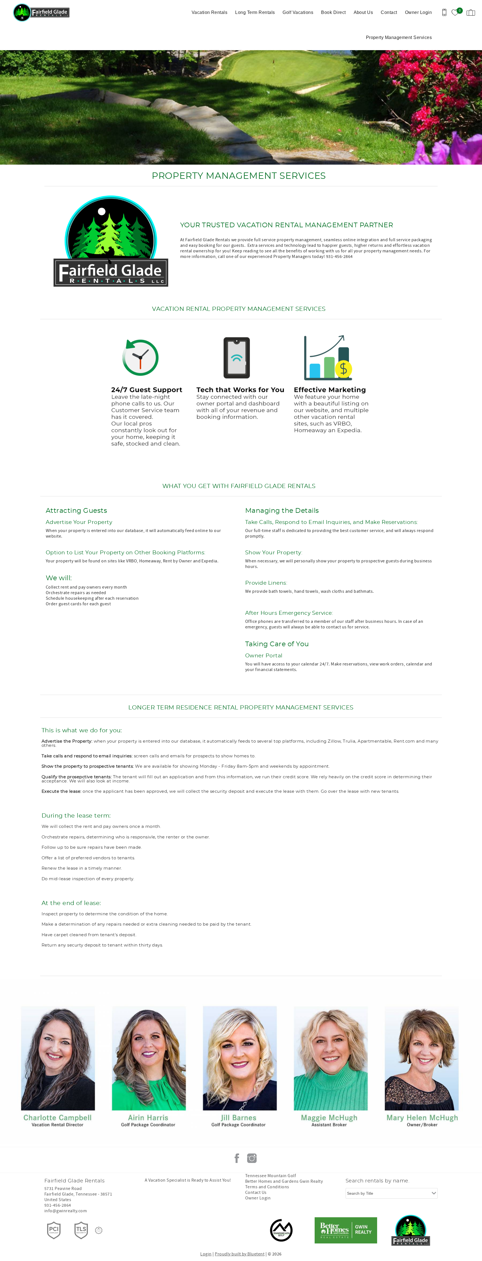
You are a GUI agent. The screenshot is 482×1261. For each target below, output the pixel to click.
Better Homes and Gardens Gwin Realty (284, 1181)
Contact (389, 12)
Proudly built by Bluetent (239, 1254)
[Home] (42, 12)
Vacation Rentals (210, 12)
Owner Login (418, 12)
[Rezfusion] (99, 1230)
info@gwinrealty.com (65, 1211)
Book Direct (333, 12)
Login (205, 1254)
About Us (363, 12)
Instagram (251, 1158)
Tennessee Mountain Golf (270, 1176)
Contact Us (256, 1192)
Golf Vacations (298, 12)
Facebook (236, 1158)
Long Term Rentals (255, 12)
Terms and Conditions (267, 1187)
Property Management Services (399, 37)
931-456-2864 (57, 1205)
